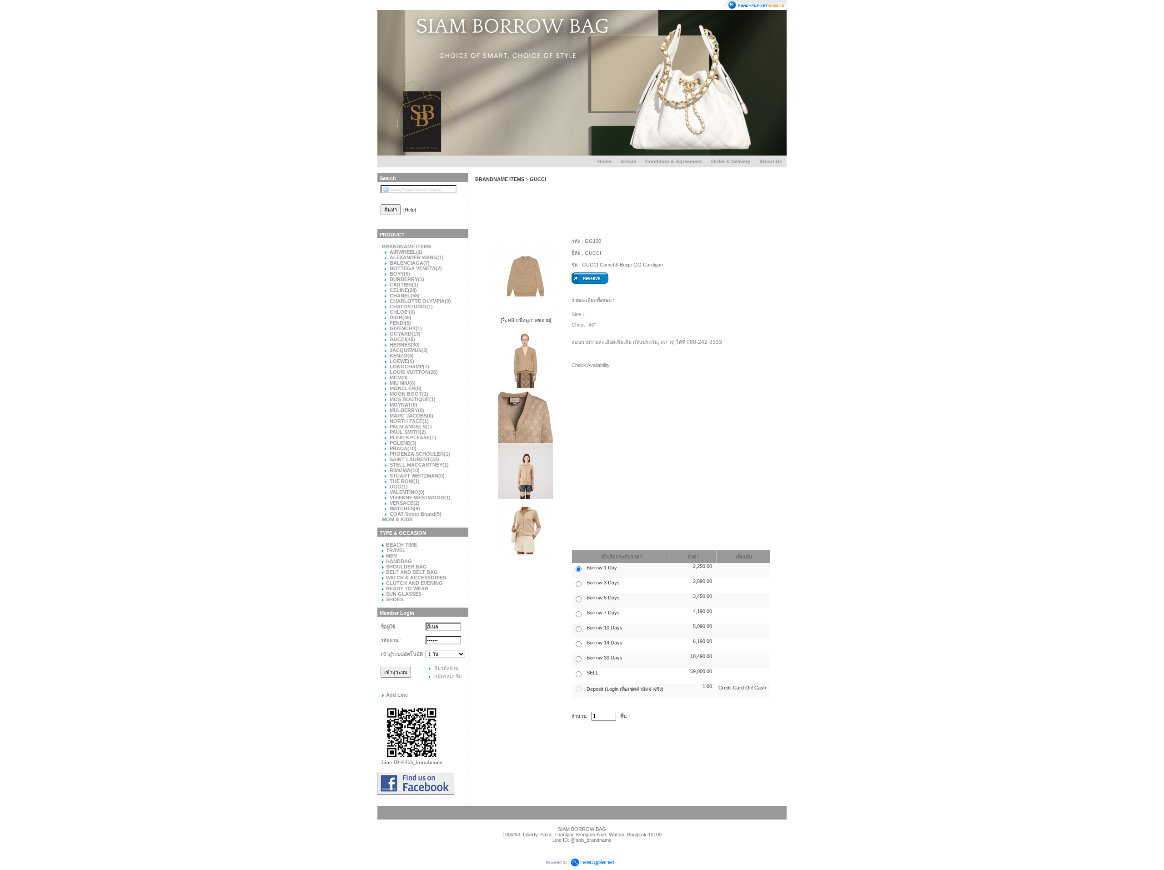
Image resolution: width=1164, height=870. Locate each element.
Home (604, 161)
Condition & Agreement (673, 161)
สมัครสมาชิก (448, 676)
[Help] (409, 209)
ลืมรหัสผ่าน (446, 668)
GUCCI (538, 179)
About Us (770, 161)
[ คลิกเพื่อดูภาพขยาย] (526, 320)
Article (628, 161)
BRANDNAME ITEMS (499, 179)
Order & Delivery (730, 161)
